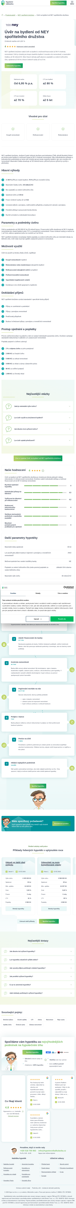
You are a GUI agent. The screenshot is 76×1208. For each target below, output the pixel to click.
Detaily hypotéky (18, 908)
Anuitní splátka (22, 1019)
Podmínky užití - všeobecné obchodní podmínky (46, 1188)
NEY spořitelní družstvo (26, 15)
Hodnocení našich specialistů (26, 46)
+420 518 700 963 (28, 1151)
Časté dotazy (45, 1168)
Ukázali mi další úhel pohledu (15, 863)
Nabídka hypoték (8, 1164)
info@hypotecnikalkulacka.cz (52, 1151)
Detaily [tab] (38, 593)
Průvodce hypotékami (66, 1168)
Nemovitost (49, 1019)
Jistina (40, 1019)
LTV (32, 1019)
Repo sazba (61, 1019)
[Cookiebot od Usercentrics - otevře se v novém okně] (65, 587)
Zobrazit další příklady (27, 921)
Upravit (36, 619)
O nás (62, 1172)
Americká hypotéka (28, 1164)
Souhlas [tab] (13, 593)
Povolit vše (62, 619)
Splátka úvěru (7, 1024)
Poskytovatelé (10, 15)
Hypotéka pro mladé (9, 1174)
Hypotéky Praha (8, 1180)
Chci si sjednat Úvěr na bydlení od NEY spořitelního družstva (38, 458)
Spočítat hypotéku (58, 3)
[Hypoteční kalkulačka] (7, 3)
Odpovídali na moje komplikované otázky (51, 863)
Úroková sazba (20, 1024)
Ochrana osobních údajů (23, 1188)
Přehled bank (45, 1164)
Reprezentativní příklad (48, 1172)
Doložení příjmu (8, 1019)
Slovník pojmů (64, 1164)
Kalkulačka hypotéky (14, 65)
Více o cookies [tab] (63, 593)
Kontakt (43, 1176)
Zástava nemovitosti (35, 1024)
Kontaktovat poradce (61, 823)
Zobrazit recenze (13, 1116)
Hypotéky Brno (26, 1180)
